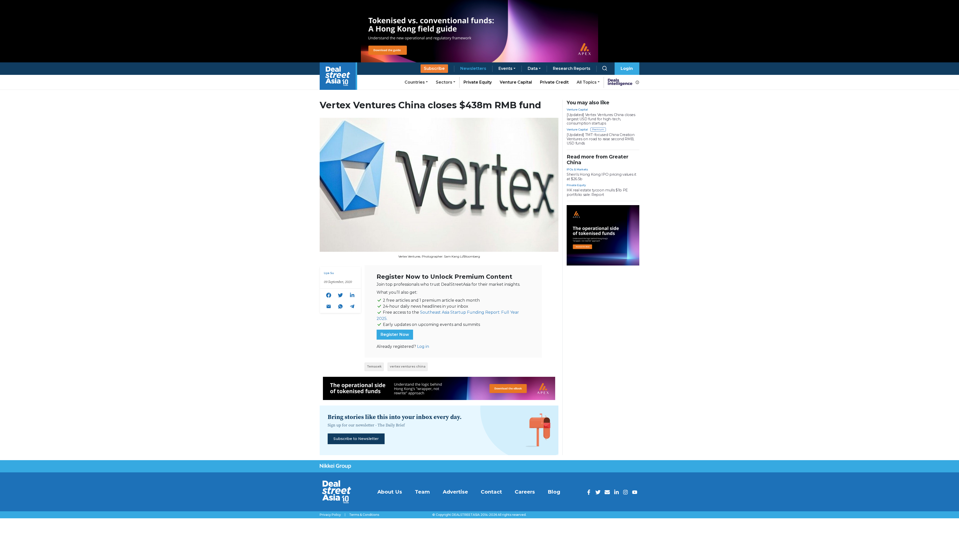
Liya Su (329, 273)
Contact (491, 492)
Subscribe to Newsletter (356, 438)
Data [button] (533, 68)
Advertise (455, 492)
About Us (389, 492)
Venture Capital (516, 82)
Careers (525, 492)
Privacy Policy (330, 514)
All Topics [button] (587, 82)
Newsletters (473, 68)
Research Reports (571, 68)
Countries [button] (415, 82)
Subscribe (434, 68)
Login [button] (627, 68)
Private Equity (478, 82)
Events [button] (505, 68)
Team (422, 492)
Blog (554, 492)
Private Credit (554, 82)
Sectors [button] (444, 82)
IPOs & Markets (577, 169)
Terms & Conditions (364, 514)
